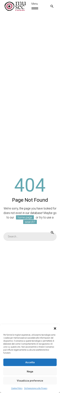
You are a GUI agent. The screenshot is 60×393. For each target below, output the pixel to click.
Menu (33, 8)
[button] (55, 328)
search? (30, 222)
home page (25, 217)
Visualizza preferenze (30, 380)
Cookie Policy (16, 388)
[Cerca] (52, 232)
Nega (30, 371)
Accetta (30, 362)
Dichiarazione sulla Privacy (35, 388)
